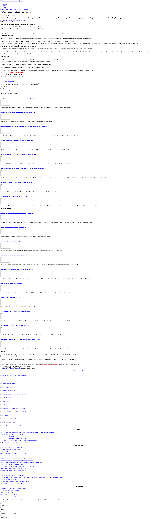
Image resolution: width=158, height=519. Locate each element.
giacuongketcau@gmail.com (9, 78)
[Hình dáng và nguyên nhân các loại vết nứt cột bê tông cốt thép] (5, 276)
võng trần (32, 90)
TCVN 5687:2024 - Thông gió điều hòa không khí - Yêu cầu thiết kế (13, 438)
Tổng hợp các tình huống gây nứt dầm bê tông (12, 255)
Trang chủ (68, 370)
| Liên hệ (90, 370)
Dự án (4, 6)
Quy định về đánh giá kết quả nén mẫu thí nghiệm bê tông (11, 464)
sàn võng (21, 90)
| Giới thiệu (72, 370)
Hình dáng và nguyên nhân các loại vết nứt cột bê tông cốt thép (16, 269)
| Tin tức (87, 370)
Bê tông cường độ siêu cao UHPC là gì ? (10, 241)
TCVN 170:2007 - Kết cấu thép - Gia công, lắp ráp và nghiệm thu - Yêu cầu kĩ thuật (16, 460)
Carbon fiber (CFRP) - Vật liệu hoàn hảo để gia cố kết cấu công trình (18, 154)
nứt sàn (25, 90)
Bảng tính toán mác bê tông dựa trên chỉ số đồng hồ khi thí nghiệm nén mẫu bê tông (16, 458)
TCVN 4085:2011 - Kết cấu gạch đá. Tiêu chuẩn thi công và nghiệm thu (14, 453)
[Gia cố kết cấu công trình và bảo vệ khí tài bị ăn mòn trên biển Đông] (5, 332)
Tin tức (4, 8)
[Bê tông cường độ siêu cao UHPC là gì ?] (5, 248)
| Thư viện (83, 370)
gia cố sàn (12, 90)
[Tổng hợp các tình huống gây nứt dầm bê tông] (5, 262)
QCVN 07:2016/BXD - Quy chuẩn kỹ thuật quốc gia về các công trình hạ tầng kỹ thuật (17, 466)
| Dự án (79, 370)
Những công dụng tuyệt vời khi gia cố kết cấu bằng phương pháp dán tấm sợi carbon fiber (23, 126)
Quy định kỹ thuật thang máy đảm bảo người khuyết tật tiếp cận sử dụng (14, 481)
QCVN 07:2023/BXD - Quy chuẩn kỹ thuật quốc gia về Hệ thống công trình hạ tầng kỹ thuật (18, 440)
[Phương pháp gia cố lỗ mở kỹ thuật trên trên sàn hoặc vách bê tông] (5, 119)
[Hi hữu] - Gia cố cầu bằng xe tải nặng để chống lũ (13, 227)
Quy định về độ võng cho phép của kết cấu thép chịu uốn (11, 455)
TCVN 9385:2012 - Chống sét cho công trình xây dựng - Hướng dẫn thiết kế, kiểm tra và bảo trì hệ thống (21, 462)
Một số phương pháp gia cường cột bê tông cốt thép (13, 196)
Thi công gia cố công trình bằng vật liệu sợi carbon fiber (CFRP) (16, 182)
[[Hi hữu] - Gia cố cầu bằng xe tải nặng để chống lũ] (5, 234)
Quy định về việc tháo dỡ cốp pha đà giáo (8, 479)
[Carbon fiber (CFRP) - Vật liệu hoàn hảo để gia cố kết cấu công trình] (5, 161)
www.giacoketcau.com (9, 81)
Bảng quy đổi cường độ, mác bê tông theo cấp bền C (10, 451)
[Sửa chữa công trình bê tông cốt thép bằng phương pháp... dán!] (5, 147)
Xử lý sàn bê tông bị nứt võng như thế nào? (11, 283)
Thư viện (5, 7)
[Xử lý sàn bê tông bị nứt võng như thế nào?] (5, 290)
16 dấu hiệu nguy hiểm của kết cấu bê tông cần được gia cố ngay (16, 213)
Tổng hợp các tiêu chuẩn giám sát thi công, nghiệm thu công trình (13, 468)
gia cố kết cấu (7, 90)
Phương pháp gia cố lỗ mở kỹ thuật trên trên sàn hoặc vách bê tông (17, 112)
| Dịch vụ (76, 370)
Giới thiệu (5, 4)
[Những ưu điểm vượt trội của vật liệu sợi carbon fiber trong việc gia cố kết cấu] (5, 105)
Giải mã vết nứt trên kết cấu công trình (10, 297)
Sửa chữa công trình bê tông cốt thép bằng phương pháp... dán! (16, 140)
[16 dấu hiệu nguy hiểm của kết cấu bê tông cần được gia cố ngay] (5, 220)
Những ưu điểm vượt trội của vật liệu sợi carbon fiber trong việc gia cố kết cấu (20, 98)
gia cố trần (17, 90)
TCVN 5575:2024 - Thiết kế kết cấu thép (8, 436)
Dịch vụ (4, 5)
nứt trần (28, 90)
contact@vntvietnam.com (9, 368)
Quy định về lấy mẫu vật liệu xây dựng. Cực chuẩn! (10, 449)
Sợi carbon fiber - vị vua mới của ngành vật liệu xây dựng (15, 311)
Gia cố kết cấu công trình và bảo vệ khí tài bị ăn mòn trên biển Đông (17, 325)
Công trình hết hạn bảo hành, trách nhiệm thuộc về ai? (11, 483)
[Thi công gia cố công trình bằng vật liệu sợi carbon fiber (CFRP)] (5, 189)
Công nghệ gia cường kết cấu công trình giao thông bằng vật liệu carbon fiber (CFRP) (22, 168)
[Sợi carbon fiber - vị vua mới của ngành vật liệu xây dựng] (5, 318)
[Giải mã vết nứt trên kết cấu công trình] (5, 304)
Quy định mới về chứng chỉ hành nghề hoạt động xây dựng (12, 434)
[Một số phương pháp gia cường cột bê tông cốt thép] (5, 203)
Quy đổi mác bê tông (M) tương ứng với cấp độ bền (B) (11, 447)
